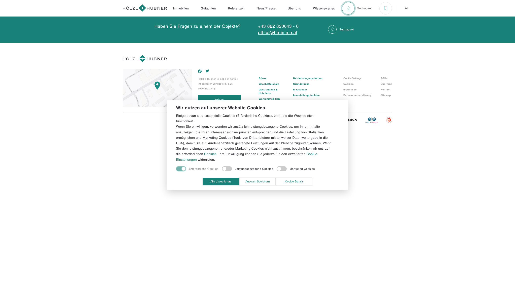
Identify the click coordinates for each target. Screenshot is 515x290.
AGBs (384, 78)
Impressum (350, 89)
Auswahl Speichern (257, 181)
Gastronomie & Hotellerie (268, 91)
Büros (263, 78)
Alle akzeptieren (220, 181)
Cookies (348, 84)
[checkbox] (197, 169)
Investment (300, 89)
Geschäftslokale (269, 84)
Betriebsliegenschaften (307, 78)
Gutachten (208, 8)
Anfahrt (219, 99)
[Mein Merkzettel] (385, 8)
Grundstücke (301, 84)
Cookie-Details (294, 181)
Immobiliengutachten (306, 95)
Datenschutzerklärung (357, 95)
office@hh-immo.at (278, 32)
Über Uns (386, 84)
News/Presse (266, 8)
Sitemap (386, 95)
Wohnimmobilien (269, 98)
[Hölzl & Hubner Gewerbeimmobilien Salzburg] (145, 8)
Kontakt (385, 89)
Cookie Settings (352, 78)
